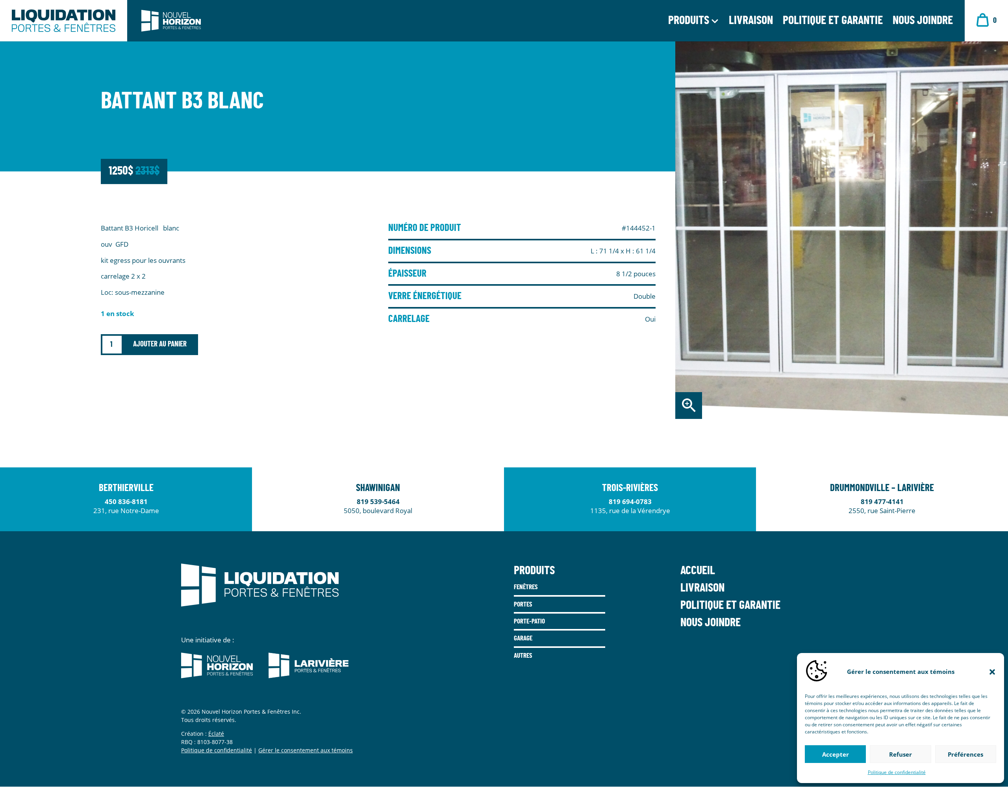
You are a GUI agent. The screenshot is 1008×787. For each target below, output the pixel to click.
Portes (523, 604)
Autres (523, 655)
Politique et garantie (833, 22)
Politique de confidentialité (897, 772)
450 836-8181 (126, 501)
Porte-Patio (529, 621)
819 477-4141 (882, 501)
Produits (688, 22)
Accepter (835, 754)
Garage (523, 638)
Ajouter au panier (160, 344)
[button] (992, 672)
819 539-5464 (378, 501)
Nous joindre (923, 22)
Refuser (900, 754)
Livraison (751, 22)
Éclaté (216, 733)
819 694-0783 (630, 501)
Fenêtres (526, 587)
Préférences (965, 754)
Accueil (697, 571)
